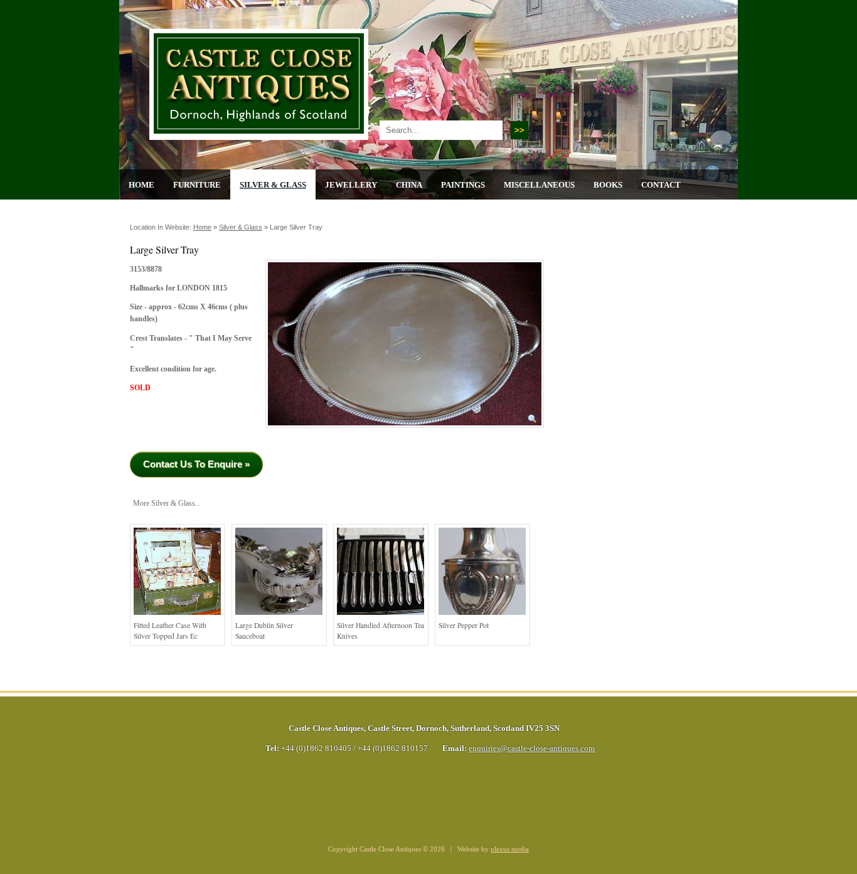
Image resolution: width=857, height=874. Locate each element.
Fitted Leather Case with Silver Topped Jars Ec (170, 631)
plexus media (510, 849)
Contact (661, 184)
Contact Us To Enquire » (196, 464)
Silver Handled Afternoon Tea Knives (380, 631)
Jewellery (351, 184)
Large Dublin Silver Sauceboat (264, 631)
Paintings (463, 184)
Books (608, 184)
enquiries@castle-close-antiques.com (532, 748)
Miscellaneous (539, 184)
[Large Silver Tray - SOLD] (404, 432)
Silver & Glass (273, 184)
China (409, 184)
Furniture (197, 184)
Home (141, 184)
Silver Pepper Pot (464, 625)
